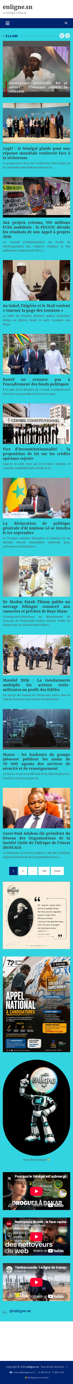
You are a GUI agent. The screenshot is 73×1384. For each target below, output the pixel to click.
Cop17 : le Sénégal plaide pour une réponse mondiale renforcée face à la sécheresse (36, 153)
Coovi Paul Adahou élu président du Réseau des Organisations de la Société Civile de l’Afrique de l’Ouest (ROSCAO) (36, 840)
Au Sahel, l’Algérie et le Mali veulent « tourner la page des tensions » (36, 308)
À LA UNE (12, 36)
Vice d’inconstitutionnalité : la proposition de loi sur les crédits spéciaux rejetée (36, 454)
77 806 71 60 (58, 1372)
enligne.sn (18, 7)
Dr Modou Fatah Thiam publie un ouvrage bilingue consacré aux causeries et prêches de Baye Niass (36, 606)
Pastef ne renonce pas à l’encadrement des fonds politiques (36, 381)
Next (57, 871)
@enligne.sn (20, 1311)
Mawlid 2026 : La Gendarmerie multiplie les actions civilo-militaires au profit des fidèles (36, 685)
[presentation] (62, 35)
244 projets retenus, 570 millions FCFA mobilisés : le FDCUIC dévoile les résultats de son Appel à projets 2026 (36, 229)
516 (44, 871)
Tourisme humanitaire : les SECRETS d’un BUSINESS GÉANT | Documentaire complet (38, 87)
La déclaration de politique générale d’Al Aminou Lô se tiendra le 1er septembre (36, 528)
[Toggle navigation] (7, 23)
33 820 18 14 (44, 1372)
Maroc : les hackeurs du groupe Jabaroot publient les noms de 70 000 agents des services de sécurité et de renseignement (36, 761)
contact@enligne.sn (23, 1372)
